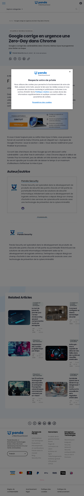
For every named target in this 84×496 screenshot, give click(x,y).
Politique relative (42, 92)
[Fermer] (70, 71)
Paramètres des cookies (42, 102)
